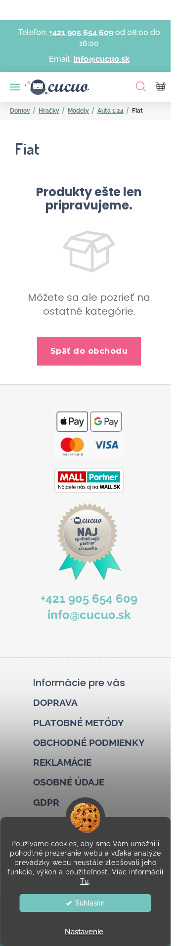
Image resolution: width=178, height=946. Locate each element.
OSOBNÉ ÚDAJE (68, 782)
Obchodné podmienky (89, 742)
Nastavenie (84, 931)
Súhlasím (90, 903)
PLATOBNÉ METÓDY (78, 722)
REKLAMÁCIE (62, 762)
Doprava (55, 702)
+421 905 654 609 (81, 32)
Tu (84, 881)
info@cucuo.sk (102, 59)
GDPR (46, 802)
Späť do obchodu (89, 351)
